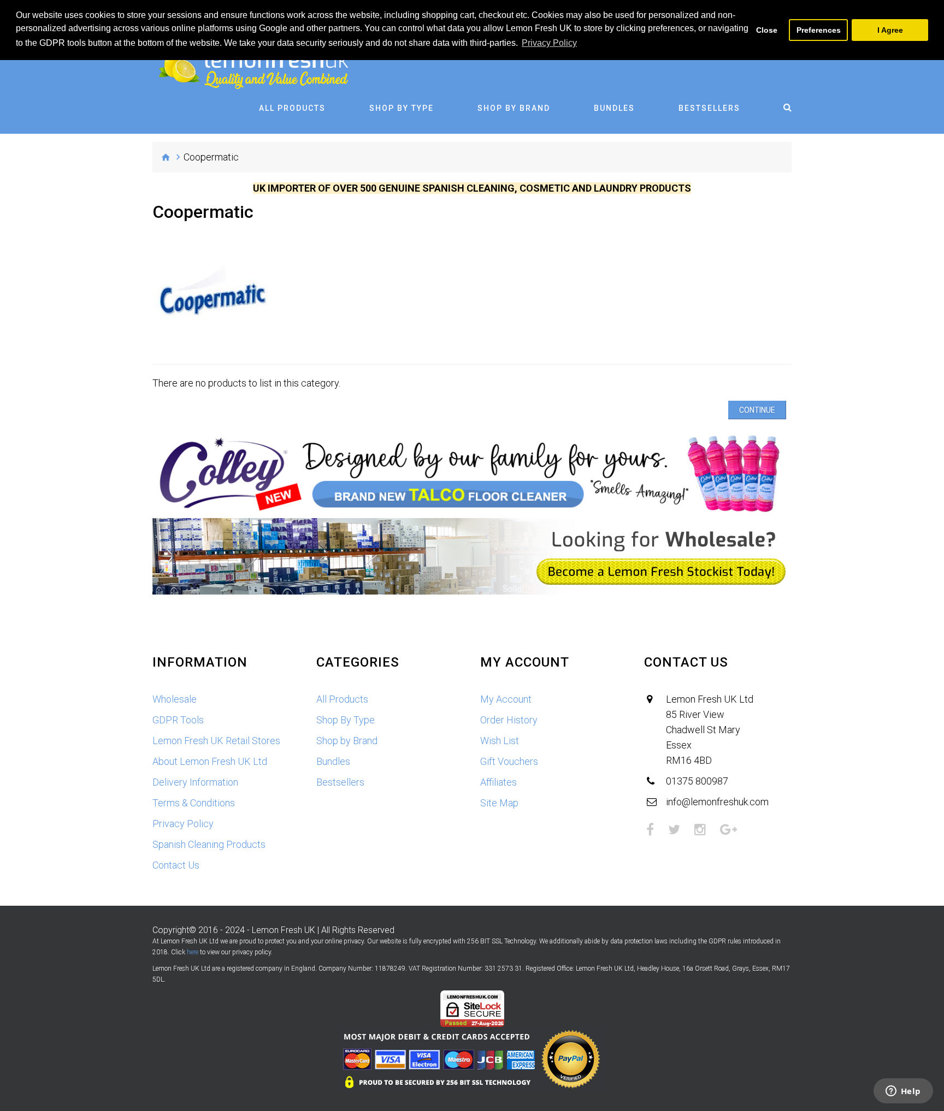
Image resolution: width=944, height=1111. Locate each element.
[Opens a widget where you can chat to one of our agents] (903, 1092)
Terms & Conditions (193, 803)
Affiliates (498, 782)
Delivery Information (195, 782)
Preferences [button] (818, 30)
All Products (292, 108)
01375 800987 (697, 781)
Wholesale (174, 699)
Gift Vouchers (509, 761)
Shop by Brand (513, 108)
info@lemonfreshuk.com (717, 801)
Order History (509, 720)
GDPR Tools (178, 720)
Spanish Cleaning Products (209, 844)
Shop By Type (401, 108)
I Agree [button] (890, 30)
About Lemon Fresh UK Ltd (209, 761)
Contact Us (175, 865)
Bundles (614, 108)
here (192, 952)
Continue (757, 410)
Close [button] (766, 30)
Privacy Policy (183, 823)
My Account (506, 699)
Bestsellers (709, 108)
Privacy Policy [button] (549, 42)
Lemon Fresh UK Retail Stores (216, 740)
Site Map (499, 803)
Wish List (499, 740)
